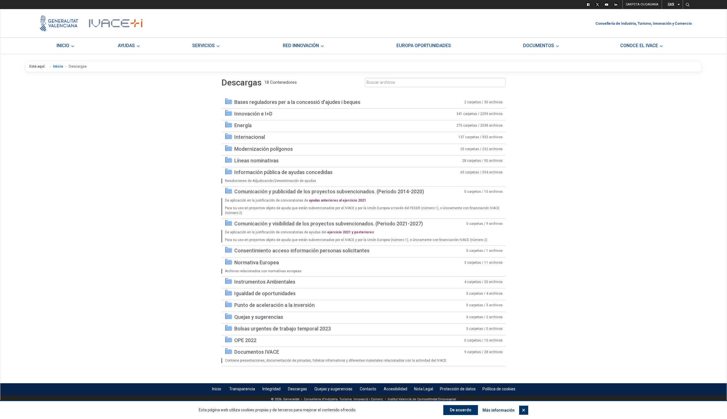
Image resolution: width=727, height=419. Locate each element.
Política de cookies (498, 389)
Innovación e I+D (253, 114)
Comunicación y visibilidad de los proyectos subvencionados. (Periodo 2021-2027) (328, 224)
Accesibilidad (395, 389)
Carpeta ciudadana (642, 4)
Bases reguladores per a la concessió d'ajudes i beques (297, 102)
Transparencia (242, 389)
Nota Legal (423, 389)
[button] (687, 4)
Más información (498, 410)
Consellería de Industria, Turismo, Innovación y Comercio (644, 23)
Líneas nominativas (256, 161)
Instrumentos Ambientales (264, 282)
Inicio (58, 66)
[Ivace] (115, 23)
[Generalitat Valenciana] (59, 23)
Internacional (249, 137)
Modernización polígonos (263, 149)
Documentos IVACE (256, 352)
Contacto (368, 389)
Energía (243, 125)
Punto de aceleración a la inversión (274, 305)
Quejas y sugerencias (258, 317)
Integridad (271, 389)
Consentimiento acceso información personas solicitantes (301, 251)
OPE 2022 (245, 340)
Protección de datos (458, 389)
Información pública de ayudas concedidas (283, 172)
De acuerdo (460, 410)
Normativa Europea (256, 262)
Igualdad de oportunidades (265, 293)
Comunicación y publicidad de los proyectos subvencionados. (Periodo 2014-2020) (329, 191)
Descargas (297, 389)
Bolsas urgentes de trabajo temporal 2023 (282, 329)
